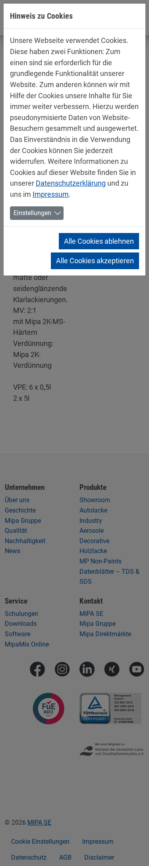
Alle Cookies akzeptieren (95, 260)
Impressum (51, 194)
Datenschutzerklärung (71, 183)
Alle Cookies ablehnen (99, 241)
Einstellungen (32, 213)
